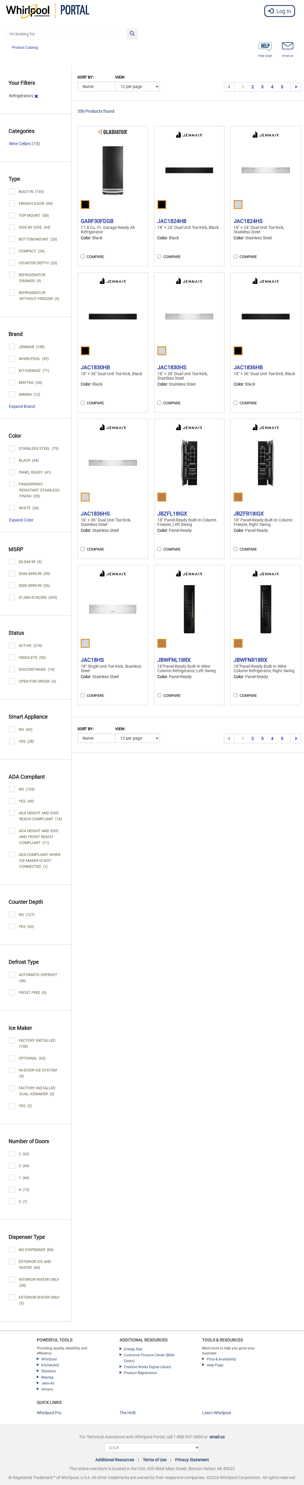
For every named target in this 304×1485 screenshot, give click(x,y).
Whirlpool (49, 1359)
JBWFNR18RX (250, 660)
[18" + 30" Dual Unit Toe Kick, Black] (113, 316)
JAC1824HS (248, 221)
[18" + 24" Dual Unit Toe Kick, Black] (189, 170)
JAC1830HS (171, 367)
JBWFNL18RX (174, 660)
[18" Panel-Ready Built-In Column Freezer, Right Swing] (266, 463)
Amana (47, 1389)
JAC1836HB (248, 367)
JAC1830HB (95, 367)
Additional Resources (114, 1459)
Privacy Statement (192, 1459)
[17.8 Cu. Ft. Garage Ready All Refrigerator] (113, 170)
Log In (283, 11)
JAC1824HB (171, 221)
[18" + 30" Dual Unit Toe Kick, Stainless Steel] (189, 316)
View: (120, 77)
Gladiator (48, 1371)
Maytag (47, 1377)
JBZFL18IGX (172, 513)
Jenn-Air (48, 1383)
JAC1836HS (95, 513)
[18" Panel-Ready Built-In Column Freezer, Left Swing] (189, 463)
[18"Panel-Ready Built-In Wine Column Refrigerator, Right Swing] (266, 609)
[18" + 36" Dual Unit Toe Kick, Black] (266, 316)
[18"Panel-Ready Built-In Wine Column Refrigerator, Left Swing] (189, 609)
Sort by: (85, 77)
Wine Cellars (20, 143)
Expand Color (21, 520)
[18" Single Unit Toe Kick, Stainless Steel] (113, 609)
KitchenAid (50, 1365)
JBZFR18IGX (249, 513)
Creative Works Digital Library (147, 1367)
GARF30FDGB (97, 221)
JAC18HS (92, 660)
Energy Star (133, 1349)
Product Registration (140, 1373)
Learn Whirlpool (216, 1412)
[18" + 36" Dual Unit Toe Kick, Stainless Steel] (113, 463)
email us (217, 1436)
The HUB (128, 1412)
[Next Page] (295, 86)
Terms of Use (155, 1459)
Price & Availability (221, 1359)
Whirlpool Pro (49, 1412)
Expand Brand (22, 406)
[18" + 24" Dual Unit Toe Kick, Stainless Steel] (266, 170)
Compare (95, 256)
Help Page (215, 1365)
